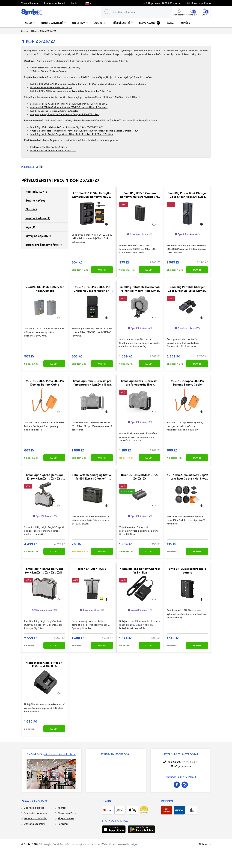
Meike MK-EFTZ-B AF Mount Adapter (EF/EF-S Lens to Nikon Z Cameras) (69, 107)
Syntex (24, 30)
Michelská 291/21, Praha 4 (60, 754)
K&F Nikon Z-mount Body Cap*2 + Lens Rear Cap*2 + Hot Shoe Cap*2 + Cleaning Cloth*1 (187, 476)
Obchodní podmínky (35, 813)
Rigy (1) (30, 227)
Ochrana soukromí (34, 824)
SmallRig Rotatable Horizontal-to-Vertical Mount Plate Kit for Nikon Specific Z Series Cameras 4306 (84, 130)
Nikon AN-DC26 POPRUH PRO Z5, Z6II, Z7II (53, 150)
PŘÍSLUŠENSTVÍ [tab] (31, 167)
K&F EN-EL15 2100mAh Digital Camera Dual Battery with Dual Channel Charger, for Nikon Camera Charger (92, 195)
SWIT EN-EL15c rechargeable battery (187, 570)
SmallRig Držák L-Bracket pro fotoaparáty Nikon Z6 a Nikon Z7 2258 (92, 382)
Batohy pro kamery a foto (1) (43, 244)
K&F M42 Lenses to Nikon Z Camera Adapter (54, 110)
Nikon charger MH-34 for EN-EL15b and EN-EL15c (45, 664)
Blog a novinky (66, 818)
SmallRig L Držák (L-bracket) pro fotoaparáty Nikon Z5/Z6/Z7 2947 (66, 127)
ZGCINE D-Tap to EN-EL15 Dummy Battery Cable (187, 382)
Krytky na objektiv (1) (38, 236)
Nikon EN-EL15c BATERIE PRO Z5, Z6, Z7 (51, 87)
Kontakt (75, 3)
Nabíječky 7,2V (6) (36, 191)
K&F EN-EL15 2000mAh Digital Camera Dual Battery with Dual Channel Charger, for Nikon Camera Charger (88, 83)
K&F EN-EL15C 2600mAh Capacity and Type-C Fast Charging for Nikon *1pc (70, 91)
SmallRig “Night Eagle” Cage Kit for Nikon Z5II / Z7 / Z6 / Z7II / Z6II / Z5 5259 (71, 134)
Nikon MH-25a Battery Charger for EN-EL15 (140, 570)
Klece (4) (31, 209)
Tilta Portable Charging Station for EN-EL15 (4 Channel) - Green (92, 476)
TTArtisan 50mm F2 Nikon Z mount (48, 71)
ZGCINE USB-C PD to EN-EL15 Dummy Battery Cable (45, 382)
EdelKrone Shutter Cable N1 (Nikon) (49, 147)
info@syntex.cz (182, 766)
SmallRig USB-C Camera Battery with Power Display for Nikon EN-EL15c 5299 (139, 195)
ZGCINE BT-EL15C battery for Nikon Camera (45, 288)
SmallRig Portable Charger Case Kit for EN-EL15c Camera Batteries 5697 (187, 288)
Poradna (63, 824)
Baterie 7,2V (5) (35, 200)
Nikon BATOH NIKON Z (92, 569)
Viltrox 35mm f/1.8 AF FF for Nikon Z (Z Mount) (55, 67)
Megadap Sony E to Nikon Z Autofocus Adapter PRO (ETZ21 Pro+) (65, 114)
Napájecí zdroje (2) (37, 218)
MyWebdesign (128, 844)
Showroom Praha (67, 813)
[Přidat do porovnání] (106, 223)
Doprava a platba (34, 807)
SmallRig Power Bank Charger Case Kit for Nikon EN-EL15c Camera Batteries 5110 (187, 195)
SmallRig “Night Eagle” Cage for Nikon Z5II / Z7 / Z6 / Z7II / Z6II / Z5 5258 (44, 570)
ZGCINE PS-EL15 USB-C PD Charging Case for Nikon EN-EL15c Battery (92, 288)
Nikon (34, 30)
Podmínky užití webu (35, 818)
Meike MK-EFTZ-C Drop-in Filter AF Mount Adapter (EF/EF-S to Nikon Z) (69, 103)
